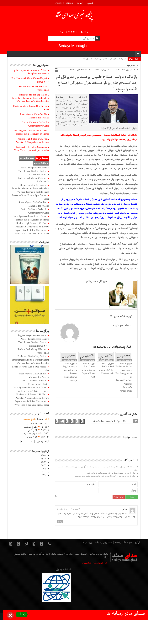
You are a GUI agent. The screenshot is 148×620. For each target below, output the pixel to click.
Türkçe (58, 3)
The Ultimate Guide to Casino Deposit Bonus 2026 (88, 372)
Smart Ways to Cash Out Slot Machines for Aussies (34, 116)
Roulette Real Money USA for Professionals (106, 370)
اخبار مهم (131, 65)
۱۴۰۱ (44, 469)
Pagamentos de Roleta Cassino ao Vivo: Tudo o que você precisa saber (31, 148)
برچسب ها (87, 542)
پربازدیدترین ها (41, 163)
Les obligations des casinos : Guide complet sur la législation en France (31, 132)
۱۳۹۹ (43, 475)
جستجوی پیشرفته (103, 542)
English (69, 3)
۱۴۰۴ (43, 459)
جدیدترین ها (42, 158)
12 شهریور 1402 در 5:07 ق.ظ (68, 509)
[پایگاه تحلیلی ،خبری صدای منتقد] (74, 17)
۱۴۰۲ (43, 465)
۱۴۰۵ (43, 455)
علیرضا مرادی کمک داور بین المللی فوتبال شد (104, 59)
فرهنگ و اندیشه (69, 360)
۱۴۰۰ (44, 472)
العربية (80, 3)
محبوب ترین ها (27, 158)
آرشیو (137, 542)
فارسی (90, 3)
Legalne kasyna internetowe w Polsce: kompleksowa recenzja (70, 373)
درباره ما (128, 542)
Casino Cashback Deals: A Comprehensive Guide (35, 124)
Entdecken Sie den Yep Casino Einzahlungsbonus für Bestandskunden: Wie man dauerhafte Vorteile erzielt (123, 379)
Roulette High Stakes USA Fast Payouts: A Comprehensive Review (32, 140)
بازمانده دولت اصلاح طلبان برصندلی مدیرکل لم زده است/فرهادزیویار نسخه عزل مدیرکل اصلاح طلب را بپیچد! (96, 83)
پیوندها (118, 542)
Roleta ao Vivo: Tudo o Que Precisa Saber (31, 108)
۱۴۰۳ (43, 462)
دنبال (22, 614)
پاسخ (60, 521)
